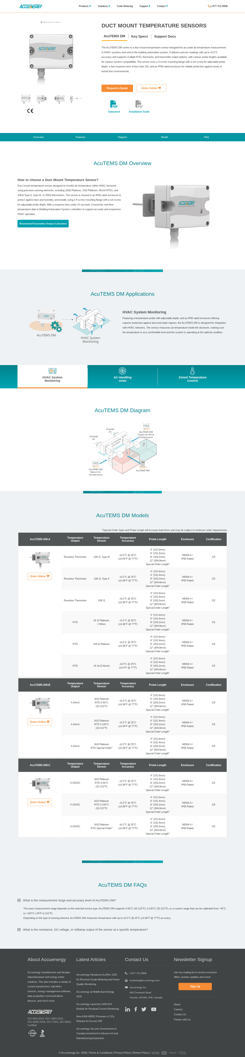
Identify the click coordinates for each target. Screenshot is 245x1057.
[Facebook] (134, 1009)
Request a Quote (117, 88)
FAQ (206, 137)
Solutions (103, 6)
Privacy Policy (122, 1052)
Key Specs (139, 36)
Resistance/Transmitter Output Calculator (43, 223)
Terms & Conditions (100, 1052)
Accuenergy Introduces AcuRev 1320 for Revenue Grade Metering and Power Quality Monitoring (98, 979)
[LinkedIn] (127, 1009)
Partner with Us (182, 1019)
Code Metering (125, 6)
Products (84, 6)
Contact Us (180, 1014)
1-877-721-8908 (219, 6)
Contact (161, 6)
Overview (38, 137)
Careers (178, 1009)
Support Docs (165, 36)
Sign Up (195, 986)
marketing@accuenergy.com (144, 980)
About (177, 1004)
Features (80, 137)
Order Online (149, 88)
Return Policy (141, 1052)
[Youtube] (151, 1009)
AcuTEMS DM (114, 36)
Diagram (122, 137)
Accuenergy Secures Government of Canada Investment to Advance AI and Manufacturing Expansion (97, 1033)
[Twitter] (142, 1009)
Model (164, 137)
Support (144, 6)
